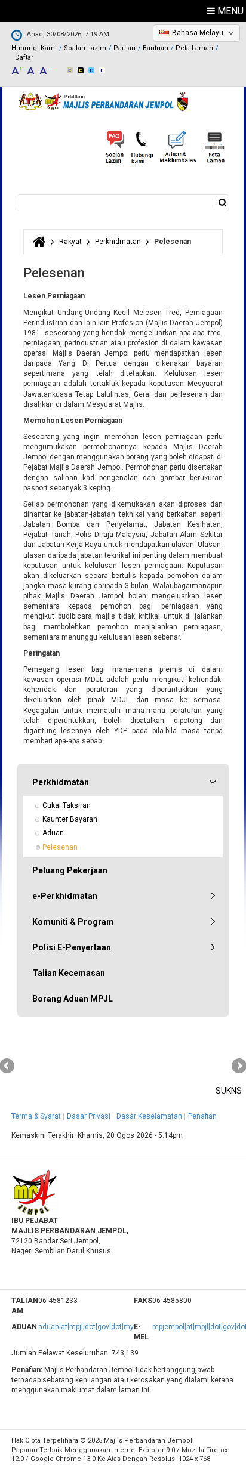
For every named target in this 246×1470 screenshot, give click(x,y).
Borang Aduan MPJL (72, 998)
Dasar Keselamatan (149, 1116)
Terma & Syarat (36, 1116)
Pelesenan (60, 847)
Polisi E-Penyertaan (71, 947)
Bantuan (155, 48)
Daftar (24, 57)
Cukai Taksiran (66, 805)
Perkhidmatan (118, 241)
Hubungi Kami (34, 48)
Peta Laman (194, 48)
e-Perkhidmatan (64, 896)
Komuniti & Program (73, 922)
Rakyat (70, 241)
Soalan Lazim (85, 48)
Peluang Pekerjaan (69, 870)
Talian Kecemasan (68, 973)
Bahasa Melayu (197, 33)
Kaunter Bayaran (69, 819)
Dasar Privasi (88, 1116)
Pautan (124, 48)
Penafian (202, 1116)
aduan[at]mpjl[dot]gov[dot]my (86, 1327)
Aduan (53, 833)
